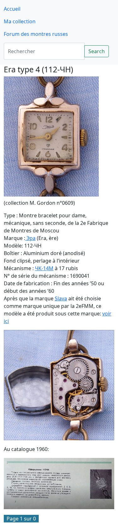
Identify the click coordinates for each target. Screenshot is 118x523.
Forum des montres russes (36, 34)
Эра (30, 238)
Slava (61, 298)
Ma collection (20, 21)
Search (96, 51)
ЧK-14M (44, 268)
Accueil (12, 8)
